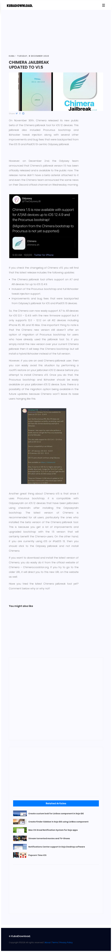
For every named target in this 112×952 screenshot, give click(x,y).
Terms (55, 942)
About (48, 942)
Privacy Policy (66, 942)
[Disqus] (56, 698)
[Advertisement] (56, 32)
